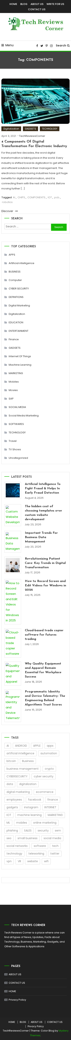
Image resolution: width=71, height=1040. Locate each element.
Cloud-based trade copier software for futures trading (44, 635)
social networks (17, 846)
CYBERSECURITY (17, 776)
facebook (34, 800)
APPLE (37, 746)
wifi (46, 861)
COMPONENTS (36, 197)
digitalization (27, 784)
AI (14, 197)
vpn (9, 861)
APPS (12, 255)
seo (9, 838)
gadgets (12, 807)
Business (28, 761)
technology (14, 854)
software (40, 846)
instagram (31, 807)
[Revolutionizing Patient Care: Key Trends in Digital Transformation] (12, 565)
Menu (9, 45)
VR (19, 861)
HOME (13, 4)
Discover (7, 211)
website (32, 861)
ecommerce (44, 792)
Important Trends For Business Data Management (41, 537)
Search (61, 45)
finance (52, 800)
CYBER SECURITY (19, 288)
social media (52, 838)
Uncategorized (18, 458)
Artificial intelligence (21, 263)
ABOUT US (37, 4)
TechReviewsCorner (32, 136)
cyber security (43, 776)
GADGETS (30, 128)
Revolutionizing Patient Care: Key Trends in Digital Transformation (45, 563)
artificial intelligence (20, 753)
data (10, 784)
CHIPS (21, 197)
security (43, 830)
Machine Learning (20, 365)
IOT (50, 197)
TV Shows (15, 449)
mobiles (21, 823)
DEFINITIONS (16, 297)
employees (14, 800)
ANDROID (21, 746)
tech (55, 846)
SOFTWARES (16, 424)
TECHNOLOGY (49, 128)
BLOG (23, 4)
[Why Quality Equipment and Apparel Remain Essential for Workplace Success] (12, 674)
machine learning (29, 815)
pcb (56, 197)
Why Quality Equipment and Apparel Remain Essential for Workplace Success (43, 670)
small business (27, 838)
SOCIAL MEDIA (17, 407)
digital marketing (18, 792)
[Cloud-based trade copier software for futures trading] (12, 643)
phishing (12, 830)
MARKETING (16, 373)
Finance (14, 339)
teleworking (36, 854)
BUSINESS (15, 271)
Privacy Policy (17, 1000)
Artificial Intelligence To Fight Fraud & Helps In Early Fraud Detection (43, 488)
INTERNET (50, 807)
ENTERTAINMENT (18, 331)
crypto (49, 769)
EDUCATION (16, 322)
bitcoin (11, 761)
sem (58, 830)
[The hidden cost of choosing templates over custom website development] (12, 515)
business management (23, 769)
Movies (13, 390)
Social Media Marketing (24, 415)
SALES (28, 830)
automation (48, 753)
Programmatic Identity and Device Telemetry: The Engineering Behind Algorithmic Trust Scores (45, 698)
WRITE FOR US (55, 4)
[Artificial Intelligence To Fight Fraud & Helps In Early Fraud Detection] (12, 490)
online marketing (44, 823)
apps (50, 746)
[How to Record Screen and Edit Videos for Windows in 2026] (12, 601)
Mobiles (14, 382)
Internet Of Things (20, 356)
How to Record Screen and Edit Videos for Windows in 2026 (45, 585)
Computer (15, 280)
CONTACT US (36, 9)
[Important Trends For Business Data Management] (12, 542)
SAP (11, 398)
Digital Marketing (19, 305)
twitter (54, 854)
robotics (7, 202)
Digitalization (11, 128)
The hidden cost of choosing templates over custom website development (43, 513)
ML (8, 823)
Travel (13, 441)
